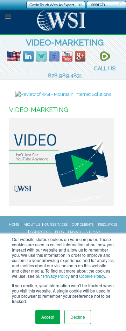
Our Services (56, 224)
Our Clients (82, 224)
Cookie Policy (92, 276)
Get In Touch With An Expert (51, 5)
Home (14, 224)
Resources (107, 224)
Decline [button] (77, 317)
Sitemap (93, 232)
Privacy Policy (56, 276)
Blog (59, 232)
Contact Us (40, 232)
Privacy (75, 232)
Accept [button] (47, 317)
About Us (32, 224)
